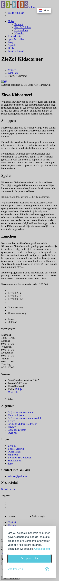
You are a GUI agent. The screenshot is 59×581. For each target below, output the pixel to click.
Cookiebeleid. (42, 549)
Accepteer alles (29, 558)
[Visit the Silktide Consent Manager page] (47, 569)
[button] (44, 10)
